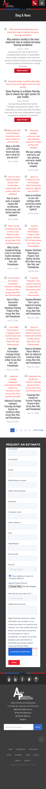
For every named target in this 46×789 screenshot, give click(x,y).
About (17, 761)
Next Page (38, 430)
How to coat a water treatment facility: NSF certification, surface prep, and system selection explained (12, 206)
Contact (27, 761)
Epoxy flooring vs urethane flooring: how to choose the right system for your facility (23, 94)
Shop (9, 755)
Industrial (33, 749)
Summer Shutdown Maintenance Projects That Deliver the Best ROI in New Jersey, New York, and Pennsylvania (33, 258)
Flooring (18, 755)
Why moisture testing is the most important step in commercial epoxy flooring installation (23, 42)
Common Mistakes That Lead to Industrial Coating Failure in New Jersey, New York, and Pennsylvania (33, 306)
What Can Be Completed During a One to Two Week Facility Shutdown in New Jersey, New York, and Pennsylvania (13, 256)
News (28, 755)
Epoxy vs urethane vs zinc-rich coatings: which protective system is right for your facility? (33, 202)
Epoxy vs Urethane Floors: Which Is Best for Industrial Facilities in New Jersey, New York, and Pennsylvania (33, 355)
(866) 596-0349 (20, 709)
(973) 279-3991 (22, 716)
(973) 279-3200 (21, 713)
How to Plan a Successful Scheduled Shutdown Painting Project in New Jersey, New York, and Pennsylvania (13, 308)
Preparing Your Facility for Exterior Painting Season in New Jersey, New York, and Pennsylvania (33, 401)
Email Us (23, 719)
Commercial (21, 749)
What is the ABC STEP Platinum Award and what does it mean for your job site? (13, 152)
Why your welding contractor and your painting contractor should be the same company (33, 158)
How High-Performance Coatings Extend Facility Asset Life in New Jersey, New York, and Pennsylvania (13, 357)
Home (10, 749)
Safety (36, 755)
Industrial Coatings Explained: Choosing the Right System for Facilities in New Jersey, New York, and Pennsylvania (12, 409)
